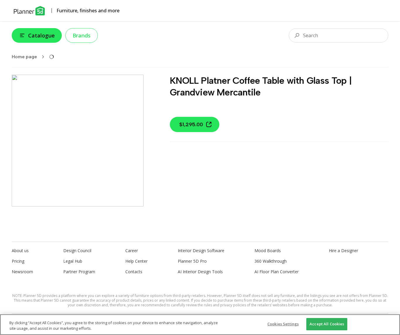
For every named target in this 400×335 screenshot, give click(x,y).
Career (131, 250)
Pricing (18, 261)
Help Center (136, 261)
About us (20, 250)
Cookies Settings (283, 324)
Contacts (133, 271)
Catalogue (41, 35)
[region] (200, 324)
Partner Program (79, 271)
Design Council (77, 250)
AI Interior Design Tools (200, 271)
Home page (24, 56)
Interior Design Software (201, 250)
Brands (81, 35)
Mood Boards (267, 250)
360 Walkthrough (270, 261)
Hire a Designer (343, 250)
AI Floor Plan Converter (276, 271)
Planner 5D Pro (192, 261)
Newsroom (22, 271)
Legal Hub (72, 261)
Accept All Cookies (327, 324)
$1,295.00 (191, 124)
